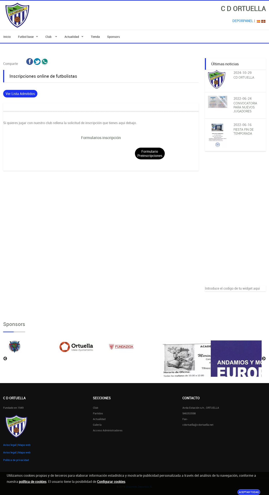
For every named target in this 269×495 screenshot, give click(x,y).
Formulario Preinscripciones (149, 153)
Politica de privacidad (16, 460)
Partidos (98, 413)
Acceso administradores (108, 430)
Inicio (7, 37)
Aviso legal (9, 445)
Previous (5, 359)
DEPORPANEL (242, 20)
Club (49, 37)
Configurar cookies (111, 481)
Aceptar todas (249, 492)
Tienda (95, 37)
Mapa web (24, 445)
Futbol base (26, 37)
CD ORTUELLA (243, 77)
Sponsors (113, 37)
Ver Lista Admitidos (20, 93)
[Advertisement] (235, 223)
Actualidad (72, 37)
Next (264, 359)
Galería (97, 425)
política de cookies (32, 481)
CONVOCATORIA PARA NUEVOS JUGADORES (245, 107)
